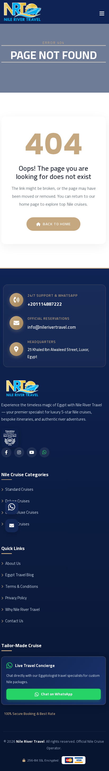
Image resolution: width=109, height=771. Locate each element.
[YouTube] (32, 452)
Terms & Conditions (21, 586)
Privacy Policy (16, 597)
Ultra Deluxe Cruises (21, 512)
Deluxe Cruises (17, 500)
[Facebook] (6, 452)
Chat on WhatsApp (56, 694)
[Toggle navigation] (102, 15)
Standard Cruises (19, 489)
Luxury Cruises (17, 523)
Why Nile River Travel (22, 609)
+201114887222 (45, 304)
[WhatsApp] (44, 452)
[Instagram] (19, 452)
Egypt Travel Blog (19, 574)
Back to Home (57, 223)
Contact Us (14, 620)
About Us (13, 563)
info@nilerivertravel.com (52, 327)
